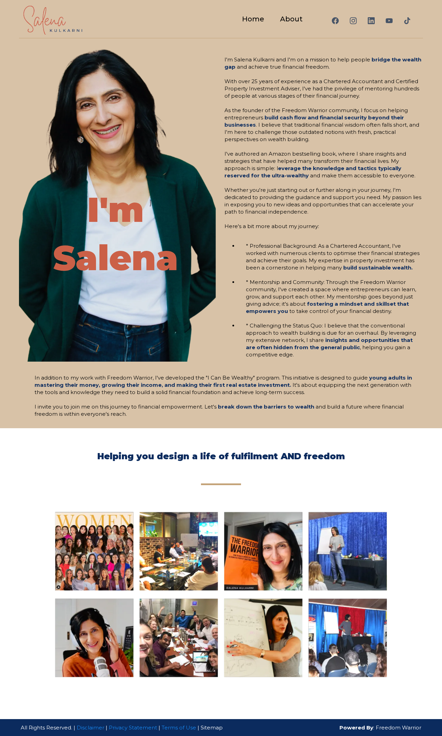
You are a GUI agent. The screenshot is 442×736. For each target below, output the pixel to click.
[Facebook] (335, 21)
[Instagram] (353, 21)
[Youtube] (389, 21)
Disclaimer (91, 727)
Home (253, 19)
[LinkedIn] (371, 21)
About (291, 19)
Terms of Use (179, 727)
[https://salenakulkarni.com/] (53, 19)
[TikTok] (407, 21)
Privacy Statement (133, 727)
